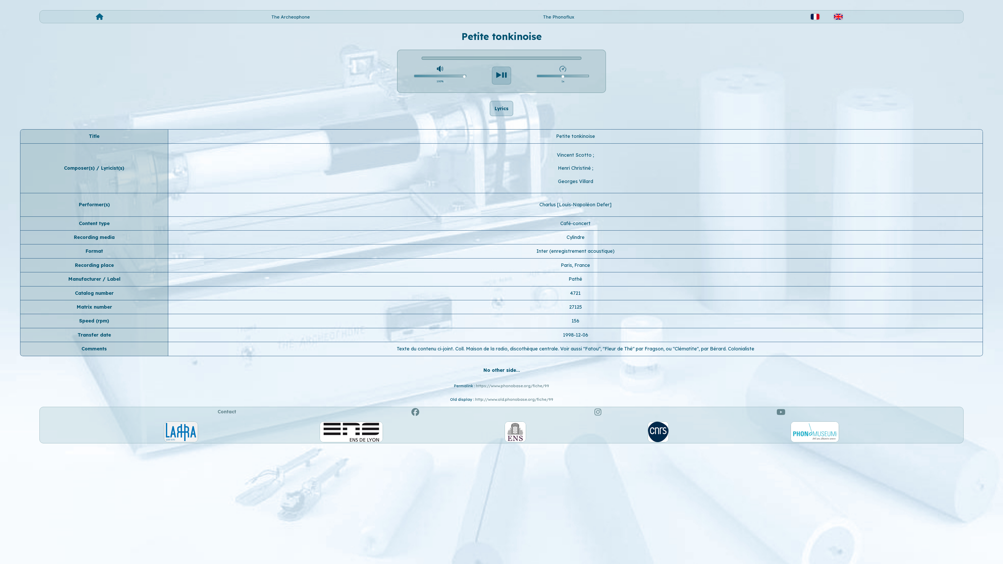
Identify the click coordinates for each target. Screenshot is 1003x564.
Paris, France (575, 265)
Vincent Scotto (575, 155)
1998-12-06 (575, 335)
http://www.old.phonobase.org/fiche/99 (514, 399)
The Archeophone (290, 17)
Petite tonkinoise (575, 136)
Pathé (575, 279)
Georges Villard (575, 181)
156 (575, 321)
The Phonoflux (558, 17)
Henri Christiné (575, 168)
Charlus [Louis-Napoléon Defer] (575, 205)
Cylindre (576, 237)
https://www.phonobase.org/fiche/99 (512, 385)
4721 (575, 293)
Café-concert (575, 223)
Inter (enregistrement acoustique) (576, 251)
